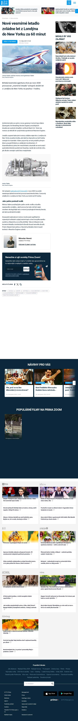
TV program (46, 669)
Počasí (68, 669)
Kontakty (24, 701)
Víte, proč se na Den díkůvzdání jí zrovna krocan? (17, 389)
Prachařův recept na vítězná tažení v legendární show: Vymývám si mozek (57, 509)
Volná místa (7, 695)
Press (23, 695)
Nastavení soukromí (27, 714)
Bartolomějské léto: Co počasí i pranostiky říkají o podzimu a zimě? (18, 650)
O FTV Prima (7, 692)
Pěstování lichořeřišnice (37, 674)
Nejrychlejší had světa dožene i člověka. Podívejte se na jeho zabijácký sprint (66, 58)
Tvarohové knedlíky (67, 674)
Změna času (55, 669)
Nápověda (24, 707)
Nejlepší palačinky (33, 677)
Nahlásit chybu (8, 714)
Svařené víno (68, 672)
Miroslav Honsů (23, 43)
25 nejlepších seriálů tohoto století (14, 587)
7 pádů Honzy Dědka (47, 672)
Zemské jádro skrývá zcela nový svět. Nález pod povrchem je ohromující (64, 79)
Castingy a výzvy (26, 698)
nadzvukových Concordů (18, 191)
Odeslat (26, 269)
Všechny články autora (27, 244)
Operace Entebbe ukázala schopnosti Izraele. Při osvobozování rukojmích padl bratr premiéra (18, 553)
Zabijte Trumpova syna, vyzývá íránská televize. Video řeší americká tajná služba (19, 499)
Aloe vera (25, 674)
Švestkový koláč (45, 677)
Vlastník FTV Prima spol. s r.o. (11, 710)
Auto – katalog (35, 672)
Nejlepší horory (36, 669)
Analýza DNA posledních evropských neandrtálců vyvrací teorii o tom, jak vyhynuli (26, 11)
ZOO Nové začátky (23, 672)
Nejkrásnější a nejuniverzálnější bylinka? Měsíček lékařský (18, 632)
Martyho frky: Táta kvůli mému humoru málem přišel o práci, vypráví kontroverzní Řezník (57, 588)
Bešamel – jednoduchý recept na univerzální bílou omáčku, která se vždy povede (56, 562)
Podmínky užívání (9, 704)
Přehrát (9, 429)
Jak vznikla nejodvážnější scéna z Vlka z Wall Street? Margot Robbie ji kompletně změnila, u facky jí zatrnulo (19, 606)
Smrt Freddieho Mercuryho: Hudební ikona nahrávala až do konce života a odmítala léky (47, 389)
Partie (62, 669)
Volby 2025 (59, 672)
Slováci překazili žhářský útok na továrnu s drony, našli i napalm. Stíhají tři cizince (20, 509)
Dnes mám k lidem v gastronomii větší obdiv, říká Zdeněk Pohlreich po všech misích (58, 518)
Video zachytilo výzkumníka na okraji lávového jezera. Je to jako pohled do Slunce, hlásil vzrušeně (19, 562)
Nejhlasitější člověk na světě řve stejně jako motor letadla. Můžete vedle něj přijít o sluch (65, 11)
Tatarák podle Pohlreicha (13, 674)
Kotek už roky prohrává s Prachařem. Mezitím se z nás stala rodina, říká (57, 499)
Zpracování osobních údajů (29, 704)
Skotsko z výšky (11, 432)
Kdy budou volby (11, 672)
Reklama (6, 698)
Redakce (24, 710)
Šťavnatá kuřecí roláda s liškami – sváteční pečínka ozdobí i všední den (56, 553)
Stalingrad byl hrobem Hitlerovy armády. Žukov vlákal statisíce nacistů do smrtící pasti (66, 101)
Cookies (6, 707)
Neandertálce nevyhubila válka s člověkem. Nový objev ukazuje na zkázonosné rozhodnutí (66, 124)
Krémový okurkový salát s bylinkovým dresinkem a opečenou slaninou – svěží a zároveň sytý (56, 544)
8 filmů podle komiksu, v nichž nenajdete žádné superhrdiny (17, 597)
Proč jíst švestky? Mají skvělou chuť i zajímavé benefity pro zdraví (19, 641)
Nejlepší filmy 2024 (24, 669)
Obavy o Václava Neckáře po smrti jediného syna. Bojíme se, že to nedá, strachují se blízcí (18, 518)
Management (25, 692)
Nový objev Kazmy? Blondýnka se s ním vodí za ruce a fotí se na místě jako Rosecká (57, 606)
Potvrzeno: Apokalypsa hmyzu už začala (15, 543)
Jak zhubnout (12, 669)
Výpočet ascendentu (52, 674)
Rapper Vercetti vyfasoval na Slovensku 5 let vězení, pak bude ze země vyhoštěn (58, 597)
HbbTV (6, 701)
